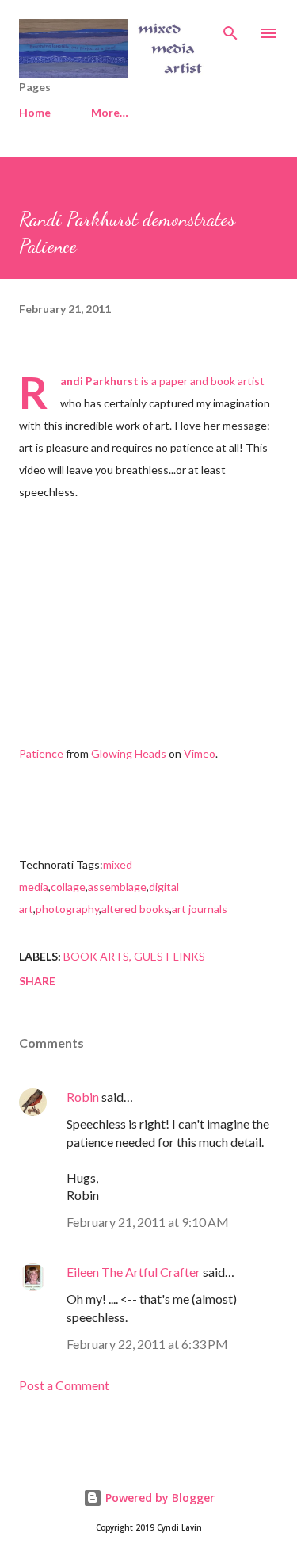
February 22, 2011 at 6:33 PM (147, 1343)
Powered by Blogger (158, 1497)
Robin (83, 1096)
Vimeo (199, 753)
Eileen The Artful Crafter (133, 1271)
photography (67, 908)
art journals (199, 908)
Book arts (96, 956)
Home (35, 112)
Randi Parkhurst (99, 381)
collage (68, 886)
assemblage (117, 886)
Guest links (169, 956)
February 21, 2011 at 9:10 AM (148, 1221)
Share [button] (37, 981)
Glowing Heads (128, 753)
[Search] (230, 28)
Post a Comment (64, 1385)
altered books (135, 908)
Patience (41, 753)
